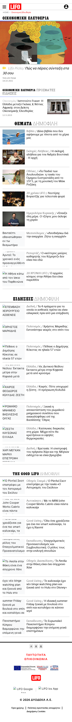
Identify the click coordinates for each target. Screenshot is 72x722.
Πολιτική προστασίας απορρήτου (44, 708)
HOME (6, 13)
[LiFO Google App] (23, 690)
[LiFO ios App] (49, 690)
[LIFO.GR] (15, 7)
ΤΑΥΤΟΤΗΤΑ (36, 655)
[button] (4, 7)
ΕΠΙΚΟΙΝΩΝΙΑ (36, 659)
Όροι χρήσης (17, 708)
